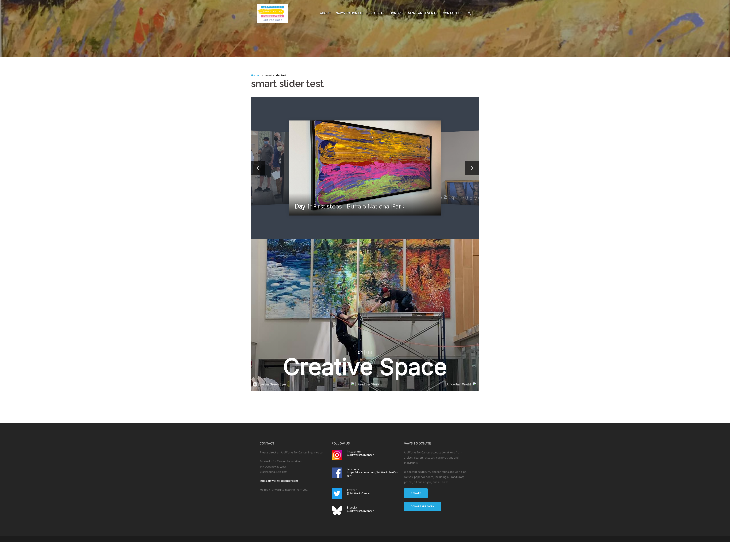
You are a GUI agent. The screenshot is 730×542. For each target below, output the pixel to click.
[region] (365, 168)
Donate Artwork (422, 506)
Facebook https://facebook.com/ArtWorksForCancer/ (372, 472)
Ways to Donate (349, 13)
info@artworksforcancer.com (278, 481)
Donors (396, 13)
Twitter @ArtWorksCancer (359, 491)
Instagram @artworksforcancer (360, 453)
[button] (258, 168)
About (325, 13)
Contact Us (453, 13)
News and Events (422, 13)
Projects (376, 13)
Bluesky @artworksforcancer (360, 509)
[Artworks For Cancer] (272, 13)
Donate (416, 493)
